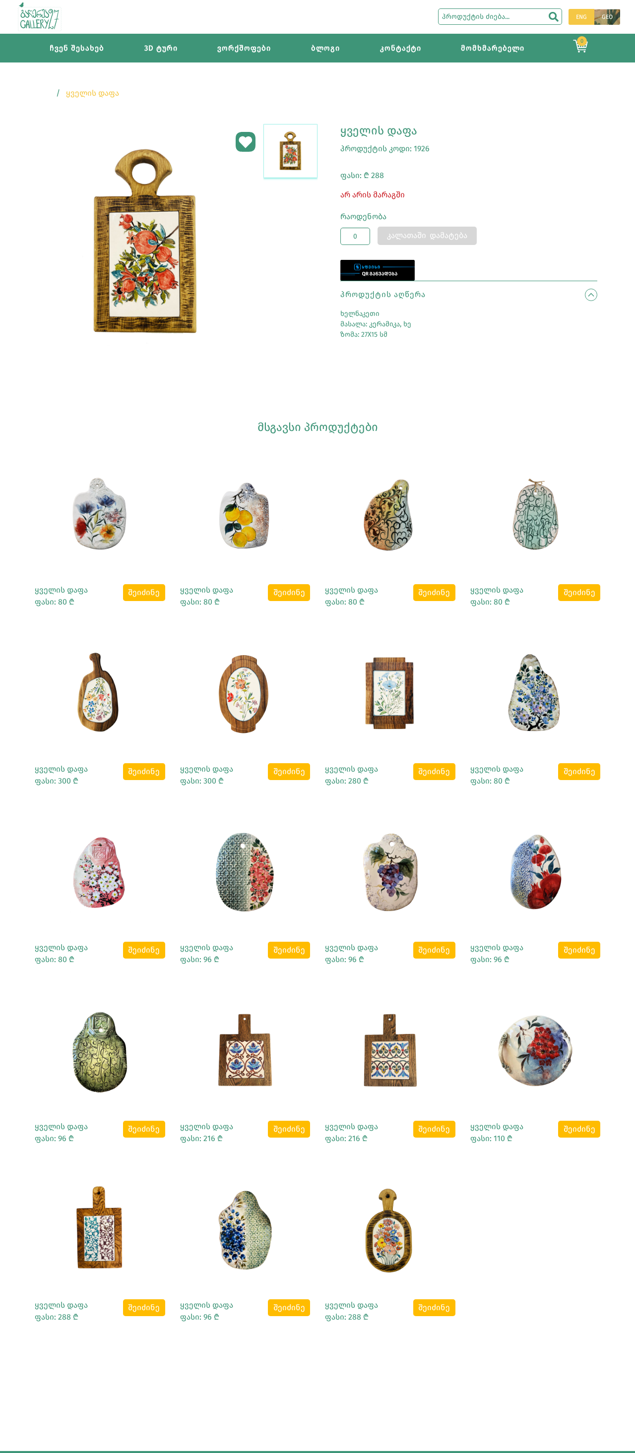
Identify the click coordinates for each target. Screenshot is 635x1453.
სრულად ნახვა (99, 509)
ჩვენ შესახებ (77, 48)
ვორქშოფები (244, 48)
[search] (554, 17)
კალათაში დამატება (427, 235)
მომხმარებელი (492, 48)
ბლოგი (325, 48)
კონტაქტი (400, 48)
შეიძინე (144, 592)
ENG (581, 16)
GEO (607, 16)
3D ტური (161, 48)
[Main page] (39, 16)
